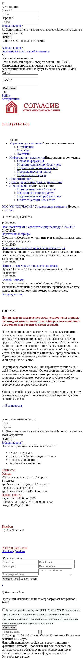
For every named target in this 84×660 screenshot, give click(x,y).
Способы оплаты (13, 280)
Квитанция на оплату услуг (35, 192)
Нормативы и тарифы (31, 175)
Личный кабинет (20, 185)
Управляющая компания (25, 143)
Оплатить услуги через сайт (36, 199)
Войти (6, 95)
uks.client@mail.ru (13, 551)
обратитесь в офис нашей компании (25, 51)
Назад (9, 210)
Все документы (12, 294)
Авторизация (10, 99)
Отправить (9, 627)
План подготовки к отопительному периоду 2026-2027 (38, 227)
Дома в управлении (22, 182)
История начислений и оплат (36, 189)
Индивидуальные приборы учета (39, 164)
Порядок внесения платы (34, 171)
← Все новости (12, 405)
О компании (25, 147)
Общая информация (30, 161)
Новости (23, 150)
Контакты (23, 154)
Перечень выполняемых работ (37, 168)
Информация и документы (27, 157)
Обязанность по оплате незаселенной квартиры (33, 248)
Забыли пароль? (12, 25)
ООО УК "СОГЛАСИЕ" (18, 206)
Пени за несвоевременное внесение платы (30, 265)
